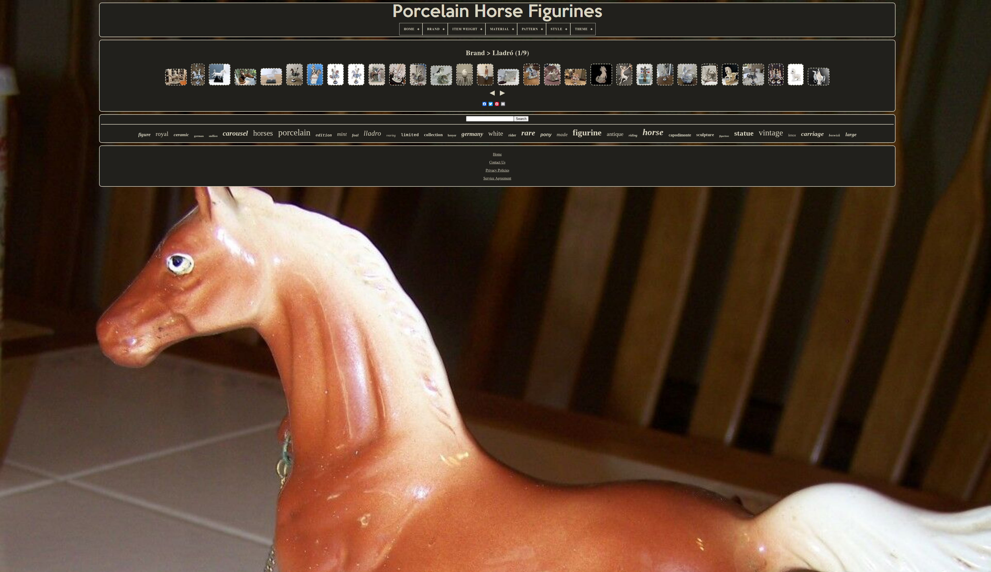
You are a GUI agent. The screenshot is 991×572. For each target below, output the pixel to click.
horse (653, 132)
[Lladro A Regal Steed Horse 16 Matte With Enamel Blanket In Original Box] (730, 85)
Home (497, 154)
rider (512, 135)
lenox (792, 135)
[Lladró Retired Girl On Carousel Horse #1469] (335, 85)
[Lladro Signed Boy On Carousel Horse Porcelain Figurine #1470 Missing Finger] (197, 85)
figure (144, 134)
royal (162, 133)
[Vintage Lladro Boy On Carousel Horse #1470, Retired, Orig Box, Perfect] (665, 85)
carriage (812, 133)
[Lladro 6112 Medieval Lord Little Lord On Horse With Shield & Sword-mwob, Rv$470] (315, 85)
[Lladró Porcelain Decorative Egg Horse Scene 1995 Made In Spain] (464, 85)
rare (528, 132)
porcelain (294, 132)
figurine (587, 132)
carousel (235, 133)
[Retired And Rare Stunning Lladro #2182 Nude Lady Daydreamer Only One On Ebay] (644, 85)
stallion (213, 135)
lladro (372, 133)
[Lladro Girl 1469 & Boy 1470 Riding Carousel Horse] (776, 85)
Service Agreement (497, 178)
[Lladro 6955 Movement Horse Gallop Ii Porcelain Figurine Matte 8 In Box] (219, 85)
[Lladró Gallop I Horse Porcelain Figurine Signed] (271, 85)
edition (324, 135)
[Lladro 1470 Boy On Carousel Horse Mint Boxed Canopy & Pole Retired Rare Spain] (294, 85)
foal (355, 135)
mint (342, 134)
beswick (834, 135)
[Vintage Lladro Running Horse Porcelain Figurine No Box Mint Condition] (552, 85)
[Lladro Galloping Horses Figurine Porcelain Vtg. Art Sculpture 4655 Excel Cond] (176, 85)
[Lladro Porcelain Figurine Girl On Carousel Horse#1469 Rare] (575, 85)
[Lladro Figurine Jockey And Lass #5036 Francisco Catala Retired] (377, 85)
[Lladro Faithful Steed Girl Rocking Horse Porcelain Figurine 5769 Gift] (531, 85)
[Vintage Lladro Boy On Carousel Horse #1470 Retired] (356, 85)
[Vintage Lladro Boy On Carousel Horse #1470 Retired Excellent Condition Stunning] (418, 85)
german (199, 135)
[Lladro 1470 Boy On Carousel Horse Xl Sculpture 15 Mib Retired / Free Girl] (753, 85)
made (562, 134)
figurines (724, 136)
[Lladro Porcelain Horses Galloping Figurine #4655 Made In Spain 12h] (441, 85)
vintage (771, 132)
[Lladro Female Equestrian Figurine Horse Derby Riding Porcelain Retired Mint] (485, 85)
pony (546, 134)
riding (633, 135)
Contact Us (497, 162)
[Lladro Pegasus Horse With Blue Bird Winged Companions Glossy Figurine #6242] (687, 85)
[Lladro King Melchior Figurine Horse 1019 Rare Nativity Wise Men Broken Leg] (818, 85)
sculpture (705, 134)
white (495, 133)
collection (433, 134)
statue (744, 133)
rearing (391, 135)
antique (615, 134)
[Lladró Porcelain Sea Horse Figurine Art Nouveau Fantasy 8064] (601, 85)
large (851, 134)
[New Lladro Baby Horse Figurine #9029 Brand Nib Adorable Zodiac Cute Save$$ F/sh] (795, 85)
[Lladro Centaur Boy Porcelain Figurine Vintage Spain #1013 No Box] (624, 85)
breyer (452, 135)
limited (410, 135)
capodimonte (680, 135)
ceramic (181, 134)
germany (472, 134)
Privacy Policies (497, 170)
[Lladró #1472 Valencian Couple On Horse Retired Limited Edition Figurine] (397, 85)
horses (263, 133)
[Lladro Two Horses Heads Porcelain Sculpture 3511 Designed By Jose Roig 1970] (245, 85)
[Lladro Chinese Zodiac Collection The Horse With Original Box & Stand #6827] (508, 85)
